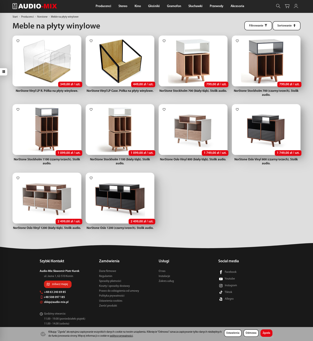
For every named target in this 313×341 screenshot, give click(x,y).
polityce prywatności (121, 336)
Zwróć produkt (108, 305)
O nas (162, 271)
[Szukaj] (278, 6)
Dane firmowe (107, 271)
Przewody (216, 6)
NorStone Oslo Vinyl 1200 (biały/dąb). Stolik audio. (47, 228)
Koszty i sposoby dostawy (114, 286)
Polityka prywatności (111, 295)
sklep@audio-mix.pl (56, 302)
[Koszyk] (287, 6)
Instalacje (164, 276)
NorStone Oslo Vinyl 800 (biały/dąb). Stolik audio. (193, 159)
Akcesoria (237, 6)
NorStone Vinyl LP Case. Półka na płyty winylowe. (120, 91)
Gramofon (174, 6)
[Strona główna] (35, 6)
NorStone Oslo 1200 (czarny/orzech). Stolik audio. (120, 228)
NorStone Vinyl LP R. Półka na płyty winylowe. (47, 91)
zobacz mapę (60, 284)
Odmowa (251, 333)
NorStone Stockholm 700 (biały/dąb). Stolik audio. (193, 91)
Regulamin (105, 276)
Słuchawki (195, 6)
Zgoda (266, 333)
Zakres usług (166, 281)
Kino (138, 6)
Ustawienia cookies (110, 300)
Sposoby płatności (110, 281)
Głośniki (154, 6)
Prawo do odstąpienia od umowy (119, 290)
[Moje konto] (296, 6)
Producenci (103, 6)
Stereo (122, 6)
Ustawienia (232, 333)
